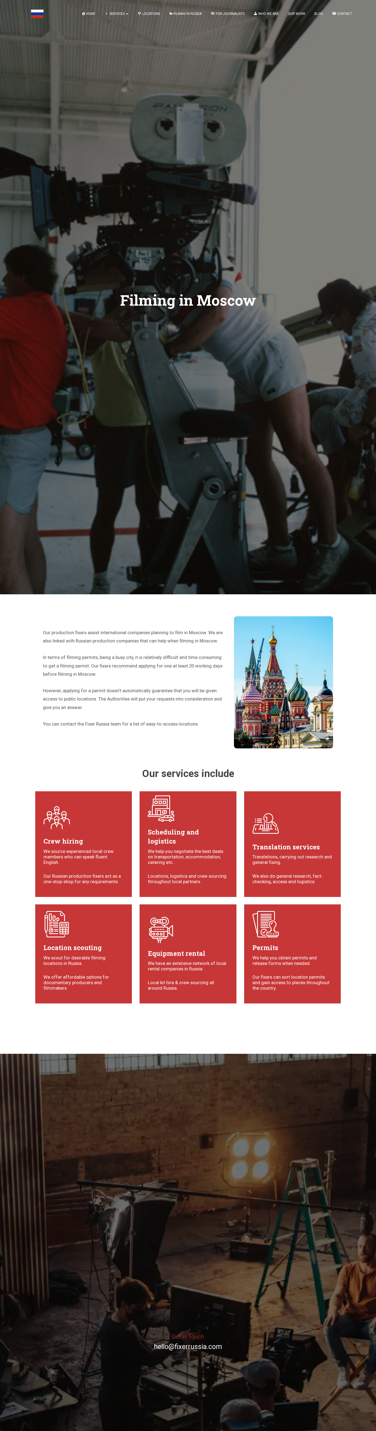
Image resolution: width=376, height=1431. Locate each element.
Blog (318, 14)
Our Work (296, 14)
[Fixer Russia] (37, 14)
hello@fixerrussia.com (188, 1347)
